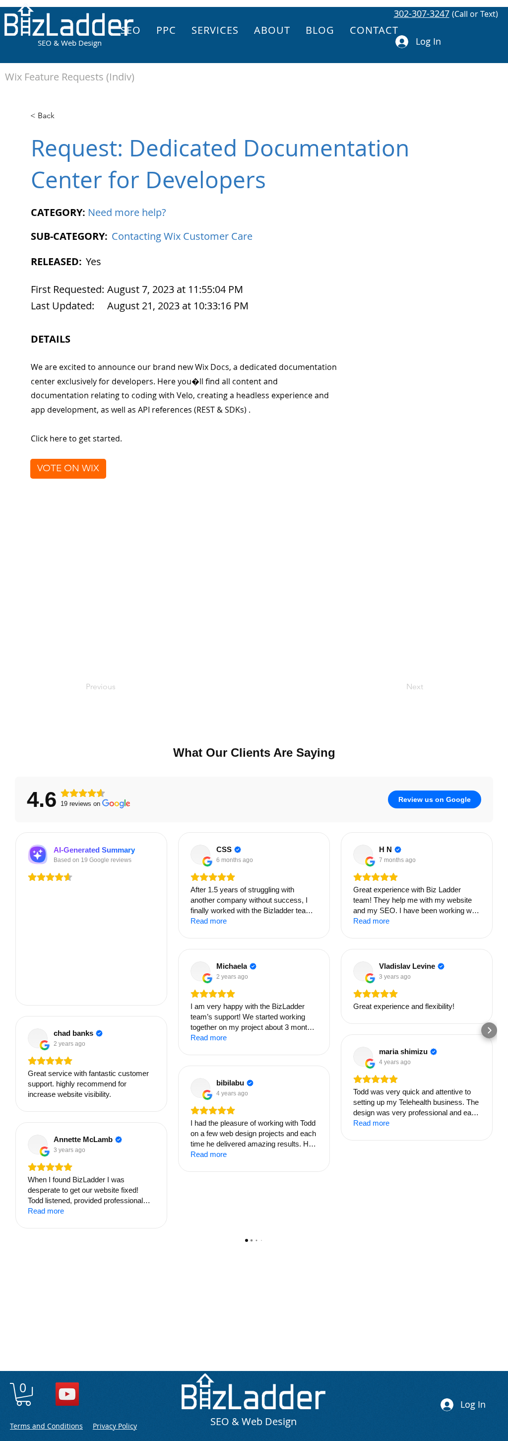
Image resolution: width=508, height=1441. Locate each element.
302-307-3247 (421, 13)
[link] (23, 1394)
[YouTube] (67, 1394)
